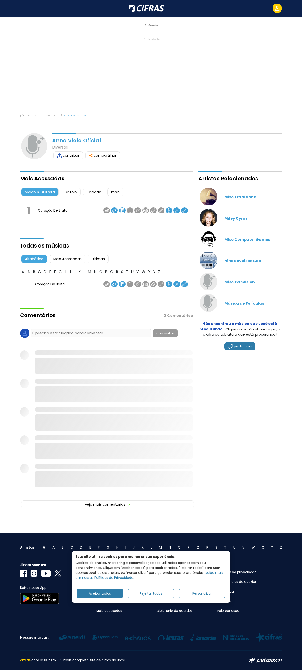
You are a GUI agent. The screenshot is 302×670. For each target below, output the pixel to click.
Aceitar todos (100, 593)
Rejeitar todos (151, 593)
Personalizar (202, 593)
